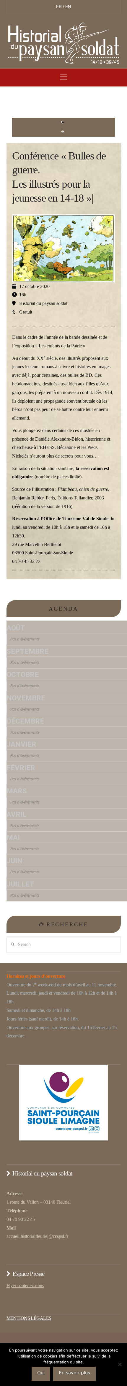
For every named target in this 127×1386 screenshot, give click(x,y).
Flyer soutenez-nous (25, 1285)
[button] (63, 77)
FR (59, 6)
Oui (41, 1373)
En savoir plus (74, 1373)
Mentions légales (28, 1318)
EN (68, 6)
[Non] (120, 1364)
